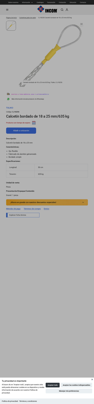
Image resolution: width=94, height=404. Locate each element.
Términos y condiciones (28, 401)
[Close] (92, 379)
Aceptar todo (53, 385)
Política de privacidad (10, 401)
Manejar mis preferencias (69, 391)
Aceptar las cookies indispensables (76, 385)
